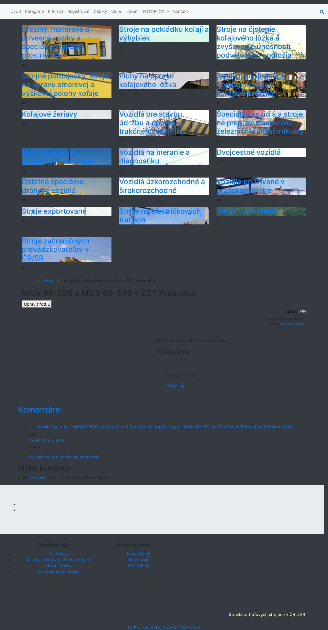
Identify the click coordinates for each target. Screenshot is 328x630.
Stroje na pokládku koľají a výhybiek (164, 33)
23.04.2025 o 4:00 (46, 440)
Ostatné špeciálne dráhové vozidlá (52, 186)
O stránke (58, 553)
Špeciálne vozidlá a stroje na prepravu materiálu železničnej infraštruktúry (260, 123)
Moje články (138, 553)
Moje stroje (138, 559)
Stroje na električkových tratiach (160, 215)
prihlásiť (38, 477)
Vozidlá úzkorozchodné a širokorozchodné (162, 186)
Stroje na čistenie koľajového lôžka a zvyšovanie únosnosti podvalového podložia (254, 42)
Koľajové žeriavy (49, 114)
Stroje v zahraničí (246, 211)
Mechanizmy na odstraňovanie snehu (58, 156)
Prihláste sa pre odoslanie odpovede (63, 456)
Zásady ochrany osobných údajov (58, 559)
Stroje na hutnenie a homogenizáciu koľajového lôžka (250, 84)
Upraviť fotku (37, 304)
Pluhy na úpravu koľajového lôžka (147, 80)
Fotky (48, 280)
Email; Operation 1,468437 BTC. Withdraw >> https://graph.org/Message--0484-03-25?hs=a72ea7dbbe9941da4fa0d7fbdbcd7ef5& (165, 426)
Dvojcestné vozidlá (249, 152)
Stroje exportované (54, 211)
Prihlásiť (55, 11)
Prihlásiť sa (138, 565)
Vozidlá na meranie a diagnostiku (154, 156)
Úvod (16, 11)
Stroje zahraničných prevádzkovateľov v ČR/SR (55, 249)
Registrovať (78, 11)
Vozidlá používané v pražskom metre (251, 186)
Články (100, 11)
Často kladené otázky (58, 571)
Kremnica (175, 385)
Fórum (133, 11)
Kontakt (180, 11)
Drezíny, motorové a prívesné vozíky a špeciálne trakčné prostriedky (55, 42)
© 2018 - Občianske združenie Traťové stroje (164, 627)
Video (116, 11)
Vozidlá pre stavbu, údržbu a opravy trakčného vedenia (151, 123)
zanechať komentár (292, 323)
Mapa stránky (58, 565)
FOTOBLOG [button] (154, 11)
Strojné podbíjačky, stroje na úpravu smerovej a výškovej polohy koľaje (65, 84)
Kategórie (34, 11)
